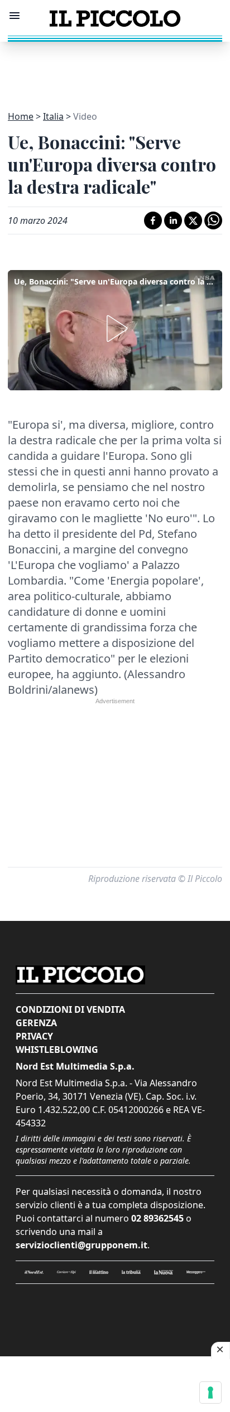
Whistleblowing (57, 1049)
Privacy (34, 1036)
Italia (53, 116)
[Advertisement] (115, 69)
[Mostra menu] (14, 15)
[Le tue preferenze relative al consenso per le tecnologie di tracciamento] (210, 1392)
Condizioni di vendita (70, 1009)
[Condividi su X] (193, 220)
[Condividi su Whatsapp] (213, 220)
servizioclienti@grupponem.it (81, 1245)
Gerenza (36, 1023)
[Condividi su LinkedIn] (173, 220)
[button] (115, 328)
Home (20, 116)
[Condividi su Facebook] (153, 220)
